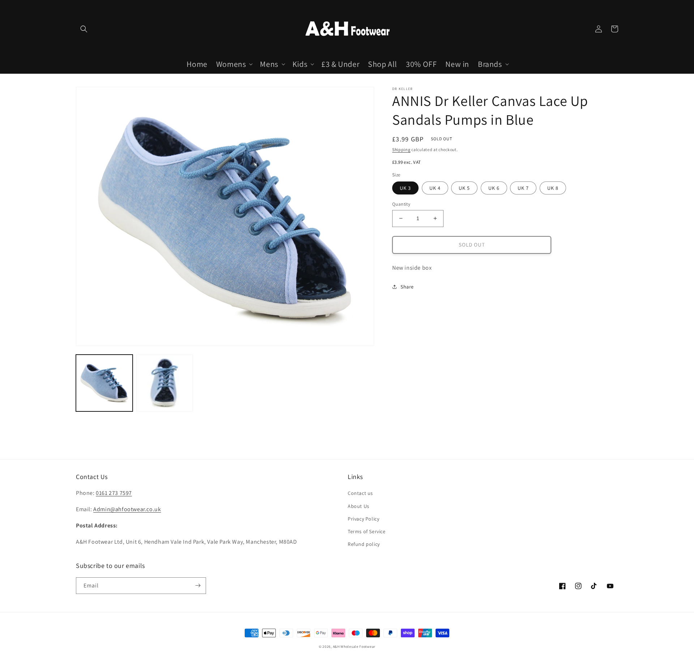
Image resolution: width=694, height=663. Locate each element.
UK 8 (552, 188)
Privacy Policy (363, 519)
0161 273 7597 (114, 493)
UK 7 (523, 188)
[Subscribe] (198, 585)
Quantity (401, 204)
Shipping (401, 149)
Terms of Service (367, 531)
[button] (84, 29)
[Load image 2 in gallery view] (164, 383)
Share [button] (407, 286)
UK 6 (494, 188)
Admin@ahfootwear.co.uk (127, 509)
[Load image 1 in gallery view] (104, 383)
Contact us (360, 493)
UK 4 (435, 188)
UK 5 (464, 188)
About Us (358, 506)
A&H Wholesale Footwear (354, 646)
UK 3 (405, 188)
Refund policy (364, 544)
